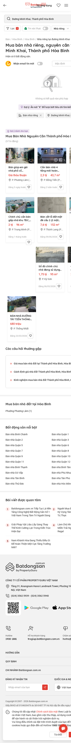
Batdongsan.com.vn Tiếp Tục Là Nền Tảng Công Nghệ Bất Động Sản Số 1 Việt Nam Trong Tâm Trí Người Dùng (31, 512)
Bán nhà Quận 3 (60, 439)
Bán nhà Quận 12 (61, 461)
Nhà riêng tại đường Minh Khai (53, 39)
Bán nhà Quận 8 (60, 450)
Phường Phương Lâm (19, 411)
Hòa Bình (17, 39)
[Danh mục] (5, 5)
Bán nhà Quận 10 (61, 456)
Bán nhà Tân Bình (15, 478)
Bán (8, 39)
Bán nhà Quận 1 (60, 434)
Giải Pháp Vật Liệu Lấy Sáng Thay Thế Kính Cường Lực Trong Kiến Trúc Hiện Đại (30, 528)
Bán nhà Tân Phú (61, 478)
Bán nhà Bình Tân (61, 467)
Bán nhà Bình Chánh (17, 434)
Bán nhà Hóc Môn (61, 483)
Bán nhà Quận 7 (14, 450)
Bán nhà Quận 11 (15, 461)
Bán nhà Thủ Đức (15, 483)
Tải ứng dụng (44, 5)
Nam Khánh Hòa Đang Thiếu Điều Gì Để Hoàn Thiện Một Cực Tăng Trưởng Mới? (31, 544)
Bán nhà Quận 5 (14, 445)
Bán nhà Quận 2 (14, 439)
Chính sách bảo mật (47, 711)
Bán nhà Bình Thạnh (16, 467)
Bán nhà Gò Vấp (14, 472)
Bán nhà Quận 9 (14, 456)
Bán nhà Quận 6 (60, 445)
